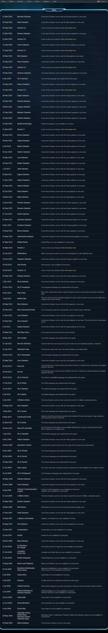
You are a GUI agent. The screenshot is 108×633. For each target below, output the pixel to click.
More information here (68, 28)
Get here (50, 367)
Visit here (87, 310)
